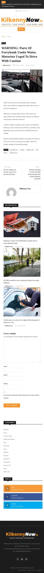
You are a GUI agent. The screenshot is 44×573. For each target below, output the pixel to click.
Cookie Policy (31, 570)
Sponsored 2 (7, 465)
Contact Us (39, 570)
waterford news (13, 152)
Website (6, 383)
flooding (22, 150)
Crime (5, 433)
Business (6, 429)
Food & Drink (8, 436)
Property (6, 455)
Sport (5, 468)
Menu (22, 29)
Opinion (6, 452)
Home (3, 36)
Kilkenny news (30, 150)
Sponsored (7, 459)
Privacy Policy (22, 570)
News (9, 36)
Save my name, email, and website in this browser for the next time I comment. (21, 396)
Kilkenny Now (7, 65)
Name (6, 366)
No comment (31, 65)
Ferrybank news (14, 150)
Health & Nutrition (9, 439)
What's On (7, 472)
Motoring (6, 446)
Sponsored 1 (7, 462)
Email (6, 375)
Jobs (5, 442)
